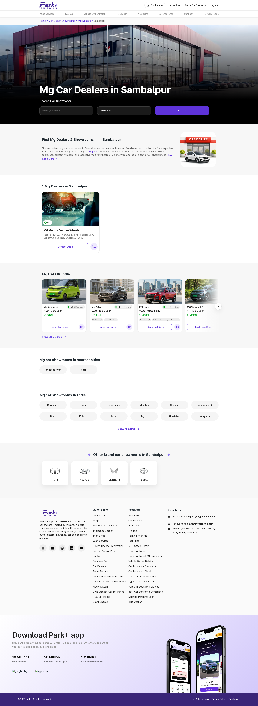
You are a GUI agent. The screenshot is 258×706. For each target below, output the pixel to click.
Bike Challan (135, 601)
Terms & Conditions (199, 699)
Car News (98, 556)
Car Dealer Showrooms (62, 20)
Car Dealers (99, 566)
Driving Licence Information (108, 545)
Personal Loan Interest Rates (109, 581)
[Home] (48, 5)
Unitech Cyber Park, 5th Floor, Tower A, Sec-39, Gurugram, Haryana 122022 (194, 531)
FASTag (132, 530)
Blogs (96, 520)
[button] (64, 305)
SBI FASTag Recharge (105, 525)
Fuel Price (133, 540)
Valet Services (101, 540)
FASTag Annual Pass (104, 551)
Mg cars (93, 151)
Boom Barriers (101, 571)
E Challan (133, 525)
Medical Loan (100, 586)
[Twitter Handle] (62, 548)
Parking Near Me (137, 535)
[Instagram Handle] (43, 548)
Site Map (233, 699)
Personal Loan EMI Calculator (145, 556)
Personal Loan (136, 551)
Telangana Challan (103, 530)
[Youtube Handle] (81, 548)
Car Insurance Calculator (142, 566)
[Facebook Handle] (52, 548)
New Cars (133, 515)
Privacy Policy (219, 699)
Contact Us (99, 515)
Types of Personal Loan (141, 581)
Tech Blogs (99, 535)
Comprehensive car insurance (109, 576)
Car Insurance (136, 520)
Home (42, 20)
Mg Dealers (84, 20)
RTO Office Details (138, 545)
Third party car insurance (142, 576)
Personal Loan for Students (143, 586)
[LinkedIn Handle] (71, 548)
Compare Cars (101, 561)
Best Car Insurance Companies (145, 591)
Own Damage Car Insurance (108, 591)
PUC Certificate (101, 596)
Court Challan (100, 601)
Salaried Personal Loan (141, 596)
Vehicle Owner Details (140, 561)
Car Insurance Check (140, 571)
